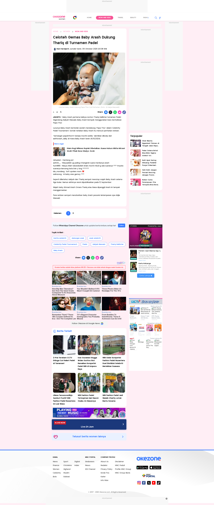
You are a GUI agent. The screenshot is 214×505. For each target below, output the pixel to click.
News (55, 461)
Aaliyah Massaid (99, 244)
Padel (85, 244)
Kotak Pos (105, 473)
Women (56, 469)
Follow (121, 225)
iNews (87, 465)
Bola (55, 477)
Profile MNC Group (123, 469)
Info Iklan (104, 480)
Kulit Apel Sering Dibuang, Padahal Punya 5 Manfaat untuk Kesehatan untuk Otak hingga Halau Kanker (150, 163)
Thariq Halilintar (117, 244)
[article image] (135, 143)
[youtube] (154, 483)
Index (76, 465)
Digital (77, 461)
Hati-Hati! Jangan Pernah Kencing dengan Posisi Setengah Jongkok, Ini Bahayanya (150, 172)
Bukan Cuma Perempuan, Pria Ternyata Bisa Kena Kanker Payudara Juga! (150, 182)
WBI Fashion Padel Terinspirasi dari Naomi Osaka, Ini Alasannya (88, 398)
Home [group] (89, 17)
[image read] (59, 151)
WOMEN (66, 31)
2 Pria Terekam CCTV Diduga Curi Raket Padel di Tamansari (64, 360)
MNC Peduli (120, 465)
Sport (65, 461)
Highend (66, 469)
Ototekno (67, 465)
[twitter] (149, 483)
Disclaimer (119, 461)
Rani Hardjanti (63, 49)
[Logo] (75, 17)
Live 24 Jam (87, 426)
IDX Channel (90, 469)
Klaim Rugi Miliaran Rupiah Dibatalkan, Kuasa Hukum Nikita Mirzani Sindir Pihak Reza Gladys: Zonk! (96, 150)
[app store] (155, 467)
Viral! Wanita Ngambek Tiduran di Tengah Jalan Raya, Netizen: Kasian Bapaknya (150, 143)
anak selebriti (95, 238)
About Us (104, 461)
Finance (56, 465)
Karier (103, 477)
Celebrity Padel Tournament (65, 244)
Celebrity (57, 473)
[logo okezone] (149, 459)
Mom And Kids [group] (105, 17)
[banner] (89, 417)
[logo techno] (59, 18)
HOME (55, 31)
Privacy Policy (106, 469)
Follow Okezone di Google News (86, 323)
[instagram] (139, 483)
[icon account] (55, 49)
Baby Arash (58, 250)
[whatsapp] (115, 112)
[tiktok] (158, 483)
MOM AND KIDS (81, 31)
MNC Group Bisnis (122, 473)
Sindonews (89, 461)
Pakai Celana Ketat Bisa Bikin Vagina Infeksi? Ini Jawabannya (150, 153)
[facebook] (144, 483)
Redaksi (104, 465)
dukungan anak (78, 238)
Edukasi (66, 477)
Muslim (66, 473)
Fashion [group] (146, 17)
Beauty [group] (133, 17)
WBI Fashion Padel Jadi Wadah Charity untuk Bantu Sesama (113, 398)
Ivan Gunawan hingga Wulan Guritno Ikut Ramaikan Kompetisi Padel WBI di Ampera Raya (87, 363)
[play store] (142, 467)
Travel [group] (120, 17)
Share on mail (119, 112)
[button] (148, 18)
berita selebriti (60, 238)
